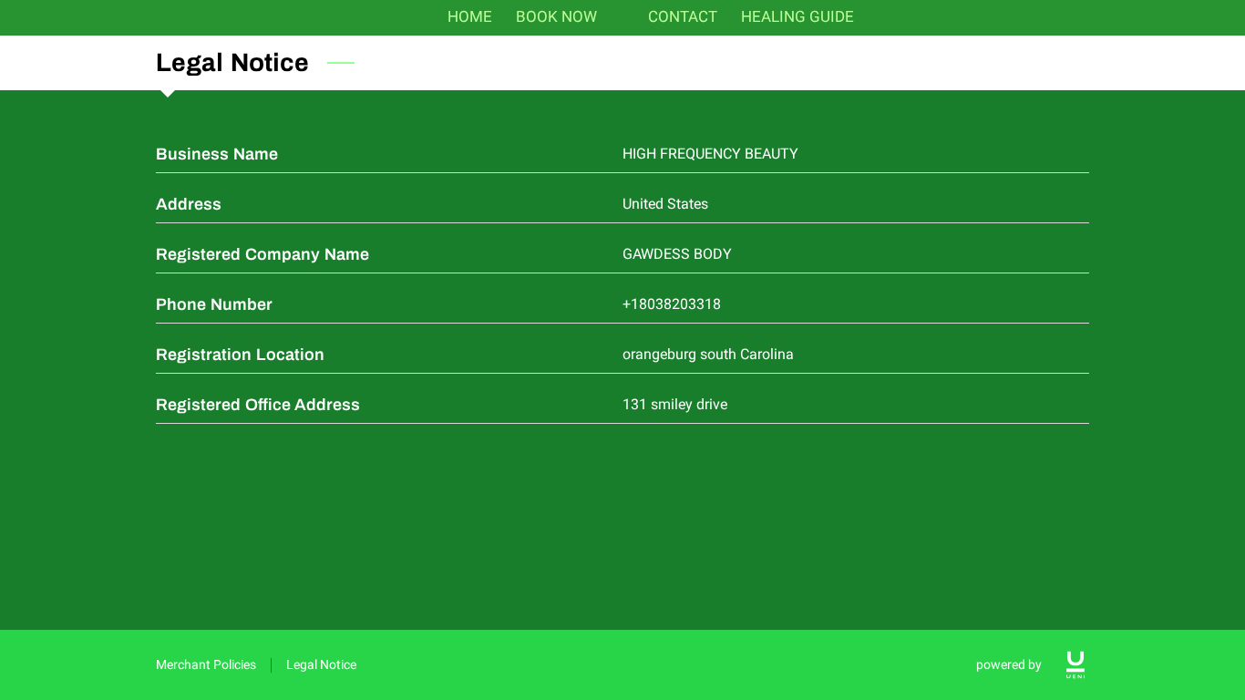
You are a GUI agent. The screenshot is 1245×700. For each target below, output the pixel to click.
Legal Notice (321, 664)
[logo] (1075, 665)
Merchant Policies (206, 664)
